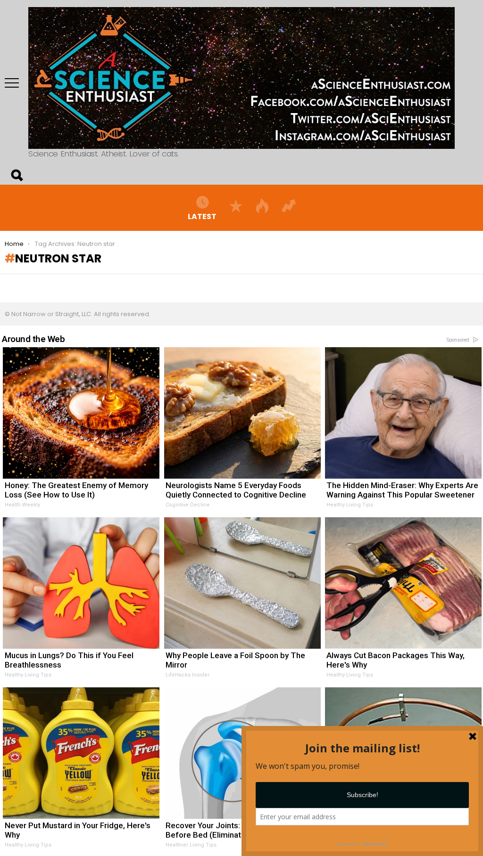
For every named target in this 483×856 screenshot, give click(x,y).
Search (16, 175)
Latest (202, 216)
